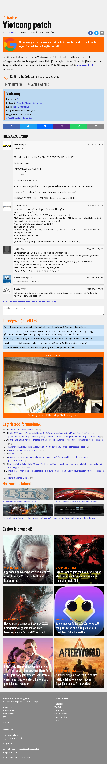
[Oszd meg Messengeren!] (45, 126)
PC (17, 99)
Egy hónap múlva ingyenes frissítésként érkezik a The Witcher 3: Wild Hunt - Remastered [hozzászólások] (55, 440)
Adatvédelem (9, 713)
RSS (4, 717)
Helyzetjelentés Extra (17, 477)
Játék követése (39, 84)
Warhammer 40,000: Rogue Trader (24, 450)
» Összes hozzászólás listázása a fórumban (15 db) (29, 301)
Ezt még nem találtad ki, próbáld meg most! (53, 415)
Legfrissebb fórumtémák (22, 424)
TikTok (57, 720)
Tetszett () (14, 84)
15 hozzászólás (47, 32)
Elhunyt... (12, 453)
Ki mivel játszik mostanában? (21, 429)
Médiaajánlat (8, 710)
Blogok (6, 722)
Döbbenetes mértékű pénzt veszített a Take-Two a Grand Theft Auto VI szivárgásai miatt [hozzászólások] (56, 470)
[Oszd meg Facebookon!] (90, 33)
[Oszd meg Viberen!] (62, 126)
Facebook (58, 703)
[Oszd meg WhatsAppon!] (78, 126)
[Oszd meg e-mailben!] (102, 33)
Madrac (12, 32)
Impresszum (8, 707)
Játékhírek (10, 17)
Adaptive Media (10, 752)
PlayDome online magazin (16, 698)
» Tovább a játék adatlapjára (19, 118)
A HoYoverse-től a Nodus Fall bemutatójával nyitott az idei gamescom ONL (39, 347)
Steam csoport (61, 713)
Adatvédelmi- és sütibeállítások (17, 757)
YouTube (58, 707)
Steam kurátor (60, 717)
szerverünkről (85, 65)
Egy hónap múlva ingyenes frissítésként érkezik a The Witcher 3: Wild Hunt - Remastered (45, 327)
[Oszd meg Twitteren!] (96, 33)
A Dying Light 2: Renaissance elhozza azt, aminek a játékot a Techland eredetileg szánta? (45, 343)
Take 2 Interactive (21, 106)
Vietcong (13, 93)
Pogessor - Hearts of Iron (14, 738)
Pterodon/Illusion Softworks (29, 103)
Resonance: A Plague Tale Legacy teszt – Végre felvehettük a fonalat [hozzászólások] (47, 446)
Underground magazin (13, 735)
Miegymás (7, 743)
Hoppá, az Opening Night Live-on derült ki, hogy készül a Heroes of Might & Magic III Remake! (48, 338)
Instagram (59, 710)
